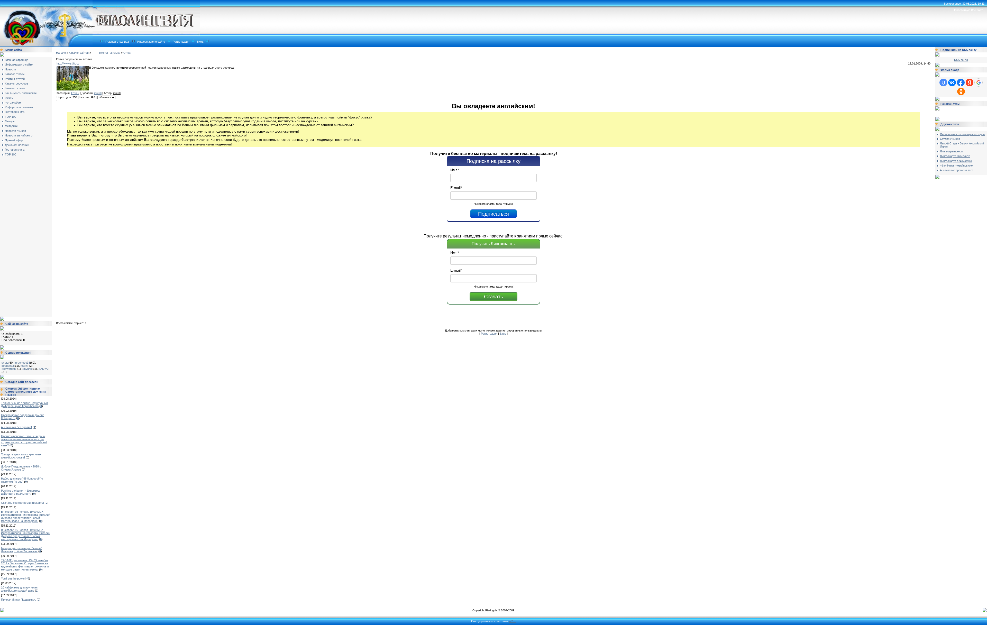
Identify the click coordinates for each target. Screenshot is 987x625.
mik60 (98, 93)
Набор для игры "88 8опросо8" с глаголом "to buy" (22, 480)
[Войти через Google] (978, 82)
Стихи (127, 52)
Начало (61, 52)
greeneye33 (22, 362)
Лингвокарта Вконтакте (955, 156)
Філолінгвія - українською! (956, 165)
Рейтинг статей (15, 78)
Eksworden (9, 368)
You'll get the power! (13, 578)
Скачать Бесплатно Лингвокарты (22, 502)
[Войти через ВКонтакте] (952, 82)
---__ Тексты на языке (106, 52)
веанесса (8, 365)
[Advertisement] (22, 235)
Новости (10, 69)
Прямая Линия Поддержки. (18, 599)
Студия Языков (950, 138)
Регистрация (181, 41)
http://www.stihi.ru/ (68, 63)
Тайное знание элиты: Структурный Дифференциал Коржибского (24, 404)
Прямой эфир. (14, 140)
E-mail (456, 188)
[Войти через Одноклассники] (961, 91)
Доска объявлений (17, 144)
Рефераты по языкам (19, 107)
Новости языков (15, 130)
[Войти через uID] (943, 82)
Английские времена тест (956, 170)
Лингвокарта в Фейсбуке (956, 160)
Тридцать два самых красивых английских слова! (21, 456)
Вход (200, 41)
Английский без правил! (16, 427)
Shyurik (27, 368)
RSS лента (961, 59)
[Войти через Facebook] (961, 82)
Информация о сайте (151, 41)
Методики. (11, 125)
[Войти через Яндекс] (969, 82)
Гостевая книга (14, 111)
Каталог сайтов (79, 52)
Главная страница (117, 41)
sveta (5, 362)
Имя (454, 170)
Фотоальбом (13, 102)
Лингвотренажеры (951, 151)
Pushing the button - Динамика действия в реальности (20, 492)
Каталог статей (14, 74)
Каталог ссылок (15, 88)
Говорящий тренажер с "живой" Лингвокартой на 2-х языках (21, 550)
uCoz (512, 621)
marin (24, 365)
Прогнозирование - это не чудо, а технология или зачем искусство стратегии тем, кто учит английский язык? (24, 441)
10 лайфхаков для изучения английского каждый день (19, 589)
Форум (9, 97)
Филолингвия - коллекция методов (962, 134)
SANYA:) (44, 368)
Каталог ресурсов (16, 83)
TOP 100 (10, 116)
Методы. (10, 121)
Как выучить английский (20, 93)
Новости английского (18, 135)
